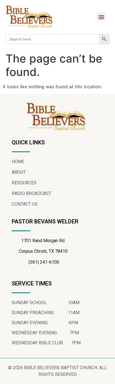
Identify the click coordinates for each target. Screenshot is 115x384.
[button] (101, 17)
